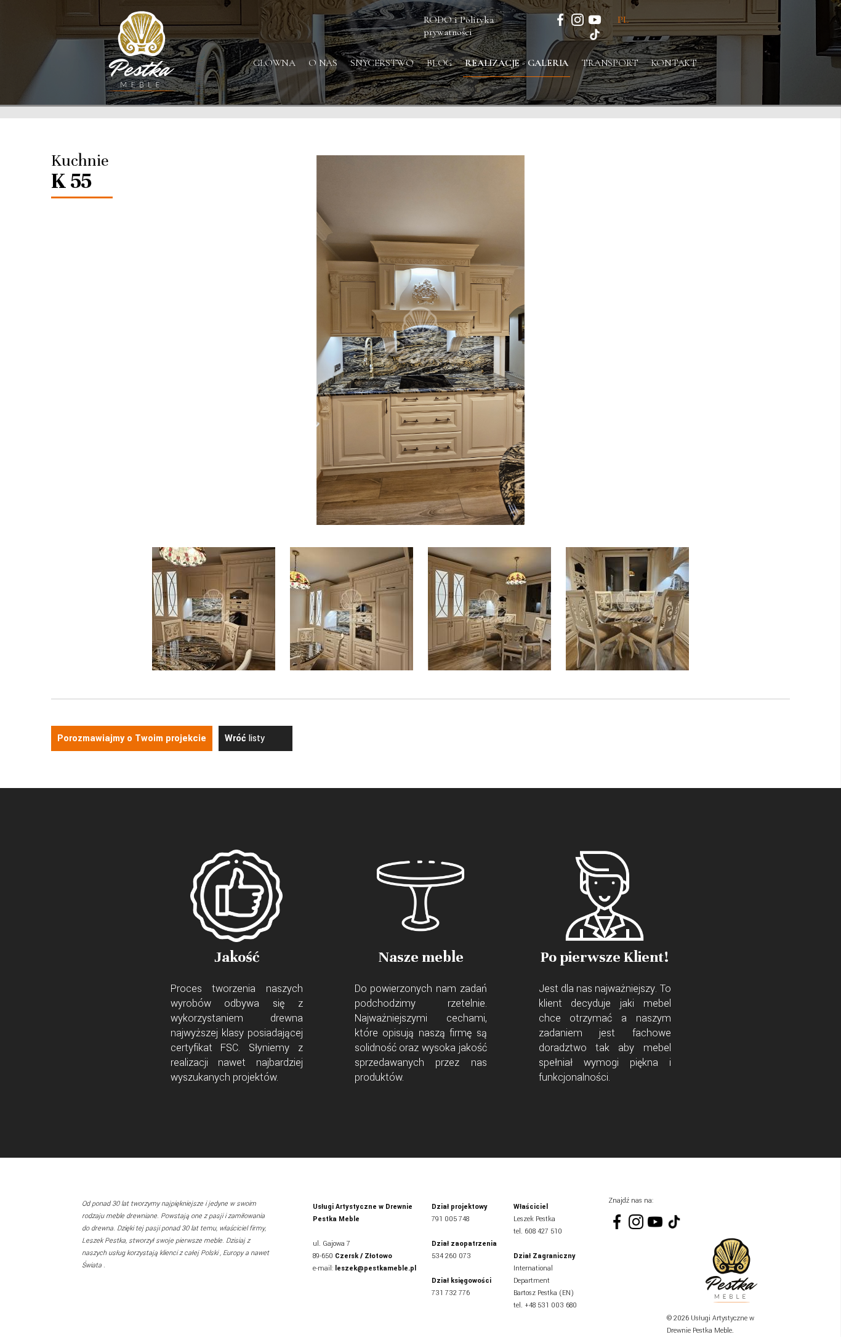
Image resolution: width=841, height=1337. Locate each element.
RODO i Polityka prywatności (459, 26)
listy (245, 738)
